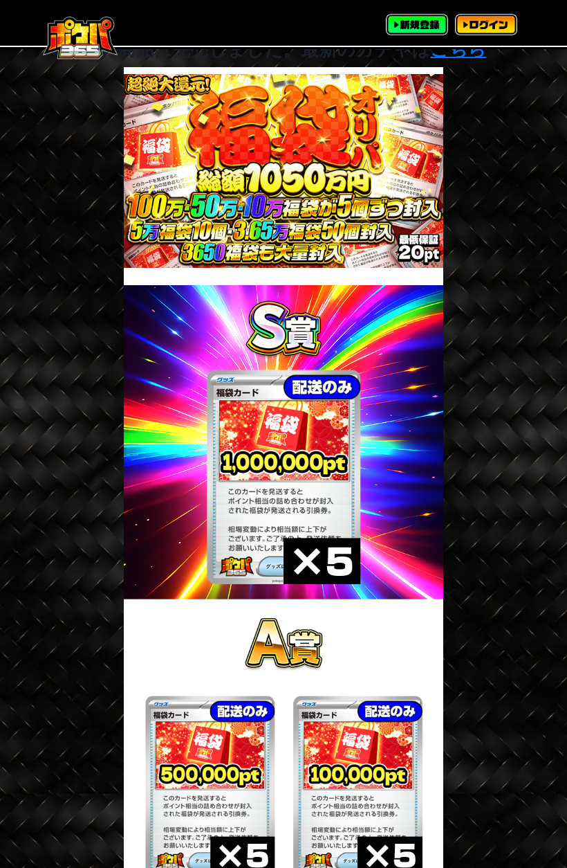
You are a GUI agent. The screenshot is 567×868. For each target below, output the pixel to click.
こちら (459, 49)
